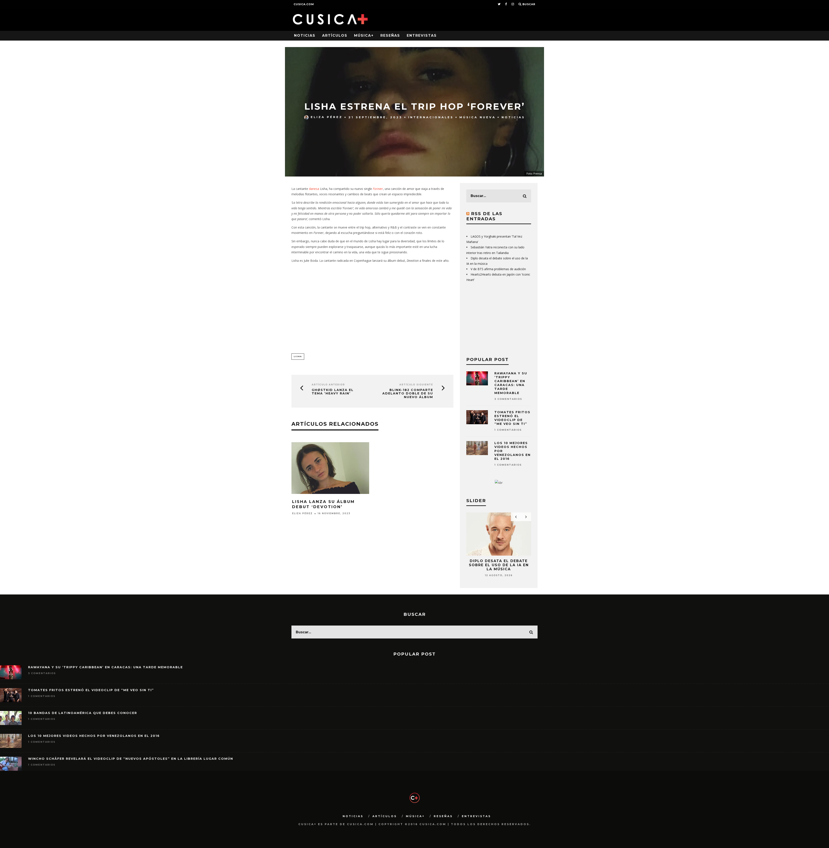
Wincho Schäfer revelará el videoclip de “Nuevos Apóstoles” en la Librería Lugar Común (130, 759)
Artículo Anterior (328, 384)
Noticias (304, 35)
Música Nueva (477, 117)
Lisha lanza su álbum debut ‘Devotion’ (323, 504)
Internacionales (431, 117)
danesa (314, 189)
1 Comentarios (508, 429)
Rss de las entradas (484, 216)
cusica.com (304, 4)
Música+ (364, 35)
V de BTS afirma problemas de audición (498, 269)
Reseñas (390, 35)
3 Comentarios (508, 398)
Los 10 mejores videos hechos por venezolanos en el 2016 (94, 736)
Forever (378, 189)
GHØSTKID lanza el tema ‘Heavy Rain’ (333, 392)
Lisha (298, 356)
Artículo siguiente (416, 384)
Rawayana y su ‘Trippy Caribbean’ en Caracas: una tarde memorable (510, 383)
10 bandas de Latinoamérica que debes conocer (82, 713)
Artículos (334, 35)
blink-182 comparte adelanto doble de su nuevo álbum (407, 393)
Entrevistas (422, 35)
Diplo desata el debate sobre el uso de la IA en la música (499, 565)
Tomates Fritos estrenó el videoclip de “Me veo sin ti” (512, 418)
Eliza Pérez (327, 117)
